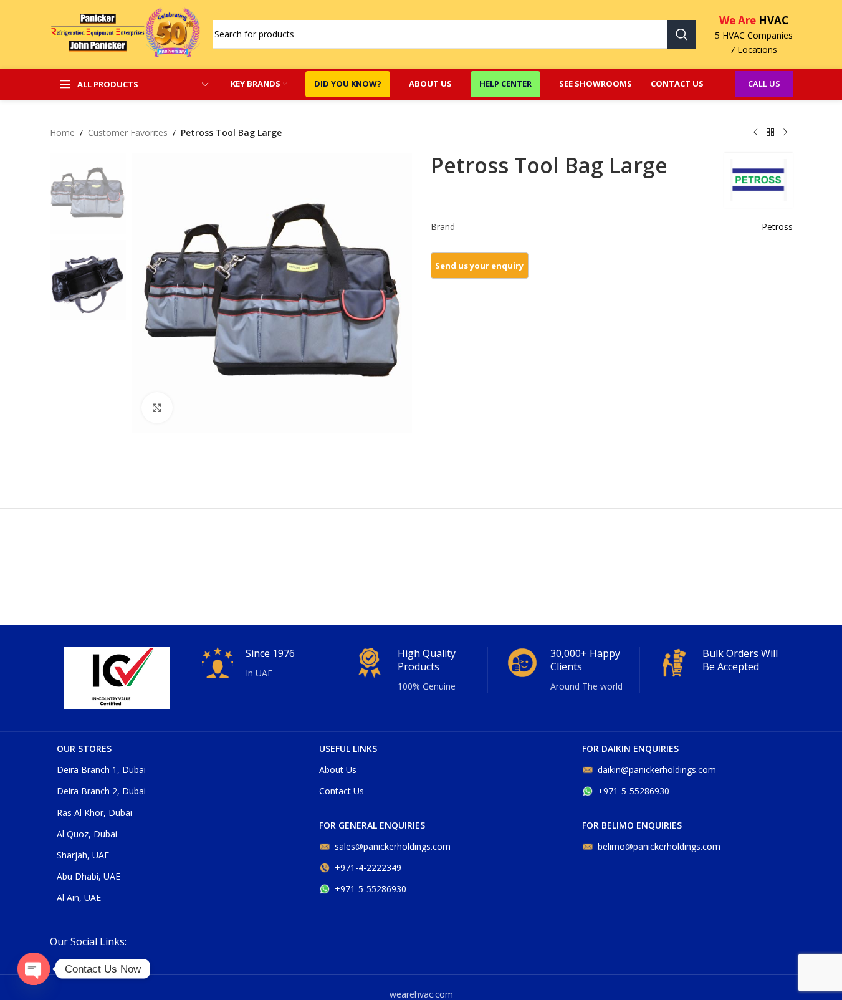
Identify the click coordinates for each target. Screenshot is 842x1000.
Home (62, 132)
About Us (337, 770)
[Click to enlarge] (157, 407)
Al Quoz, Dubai (87, 834)
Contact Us (341, 791)
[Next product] (785, 132)
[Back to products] (770, 132)
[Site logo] (125, 33)
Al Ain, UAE (79, 897)
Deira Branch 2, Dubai (101, 791)
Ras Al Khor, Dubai (94, 813)
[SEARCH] (681, 34)
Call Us (764, 83)
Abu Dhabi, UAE (88, 876)
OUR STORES (84, 748)
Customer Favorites (128, 132)
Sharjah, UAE (83, 855)
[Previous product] (755, 132)
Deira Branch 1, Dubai (101, 770)
